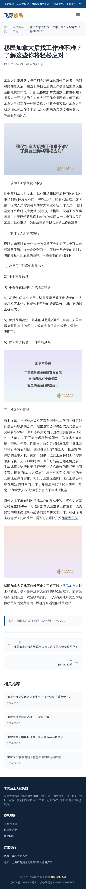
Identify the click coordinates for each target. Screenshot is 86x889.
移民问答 (9, 836)
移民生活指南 (18, 29)
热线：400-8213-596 (15, 856)
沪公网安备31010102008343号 (57, 882)
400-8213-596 (74, 4)
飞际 (13, 15)
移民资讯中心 (12, 830)
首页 (5, 29)
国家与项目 (10, 823)
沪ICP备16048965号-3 (23, 882)
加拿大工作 (70, 518)
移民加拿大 (71, 585)
